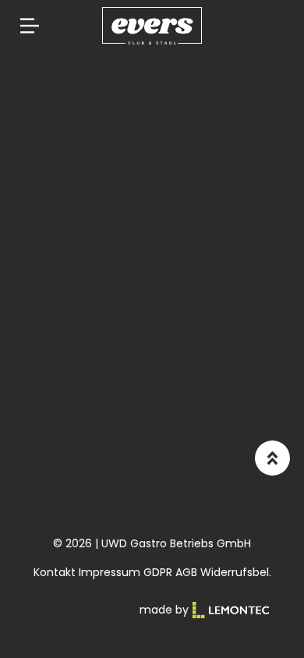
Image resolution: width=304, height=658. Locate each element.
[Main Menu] (29, 25)
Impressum (109, 572)
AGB (186, 572)
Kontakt (55, 572)
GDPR (157, 572)
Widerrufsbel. (235, 572)
